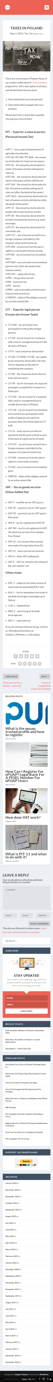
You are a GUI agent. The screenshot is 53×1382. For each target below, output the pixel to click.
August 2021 (10, 1216)
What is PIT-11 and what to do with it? (26, 855)
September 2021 (12, 1210)
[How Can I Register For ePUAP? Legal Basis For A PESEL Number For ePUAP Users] (26, 755)
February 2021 (11, 1256)
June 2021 (9, 1229)
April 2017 (10, 1329)
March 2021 (10, 1249)
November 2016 (12, 1362)
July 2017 (9, 1309)
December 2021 (12, 1190)
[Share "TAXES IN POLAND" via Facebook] (15, 656)
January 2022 (11, 1183)
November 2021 (12, 1196)
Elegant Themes (21, 1374)
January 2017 (11, 1349)
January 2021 (11, 1263)
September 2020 (12, 1276)
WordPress (44, 1374)
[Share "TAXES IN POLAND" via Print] (37, 656)
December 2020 (12, 1269)
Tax (26, 33)
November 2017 (12, 1289)
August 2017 (10, 1302)
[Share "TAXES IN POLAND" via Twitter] (21, 656)
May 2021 (9, 1236)
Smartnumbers (39, 82)
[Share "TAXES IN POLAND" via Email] (32, 656)
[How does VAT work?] (26, 800)
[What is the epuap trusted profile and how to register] (26, 713)
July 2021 (9, 1223)
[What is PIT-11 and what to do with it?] (26, 837)
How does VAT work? (23, 817)
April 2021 (10, 1243)
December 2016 (12, 1355)
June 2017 (9, 1316)
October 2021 (11, 1203)
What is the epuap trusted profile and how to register (24, 731)
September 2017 (12, 1296)
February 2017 (11, 1342)
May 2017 (9, 1322)
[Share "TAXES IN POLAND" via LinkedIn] (26, 656)
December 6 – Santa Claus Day (18, 1048)
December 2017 (12, 1283)
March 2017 (10, 1335)
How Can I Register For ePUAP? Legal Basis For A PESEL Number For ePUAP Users (25, 776)
